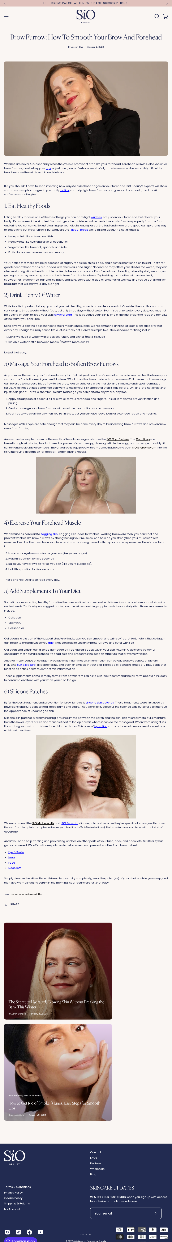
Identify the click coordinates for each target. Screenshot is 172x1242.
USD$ (84, 1234)
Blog (93, 1174)
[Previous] (5, 3)
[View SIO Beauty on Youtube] (40, 1232)
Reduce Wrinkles (33, 894)
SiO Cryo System (118, 439)
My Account (12, 1209)
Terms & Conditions (17, 1187)
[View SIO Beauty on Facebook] (29, 1232)
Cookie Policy (13, 1198)
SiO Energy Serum (144, 447)
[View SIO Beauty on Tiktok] (18, 1232)
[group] (86, 3)
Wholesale (97, 1169)
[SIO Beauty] (86, 16)
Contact (95, 1152)
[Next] (167, 3)
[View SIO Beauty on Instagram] (7, 1232)
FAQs (93, 1158)
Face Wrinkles (17, 894)
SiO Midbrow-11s (43, 823)
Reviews (96, 1163)
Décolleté (15, 868)
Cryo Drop (143, 439)
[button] (156, 16)
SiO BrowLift (69, 823)
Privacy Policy (13, 1192)
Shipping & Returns (17, 1203)
